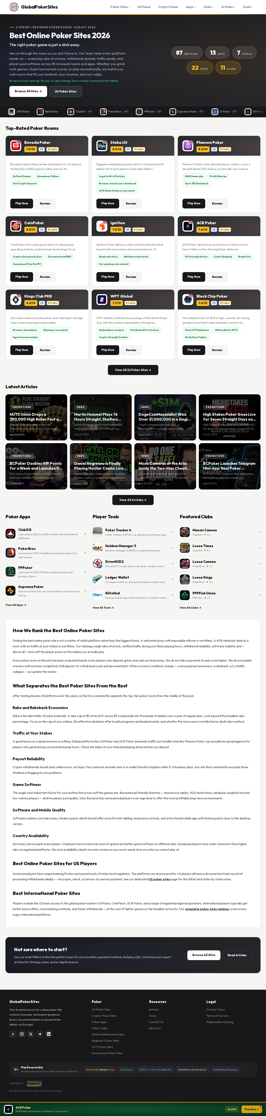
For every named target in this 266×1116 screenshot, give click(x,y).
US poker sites (159, 879)
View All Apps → (15, 605)
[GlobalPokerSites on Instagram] (21, 1034)
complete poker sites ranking (207, 909)
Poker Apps (99, 1022)
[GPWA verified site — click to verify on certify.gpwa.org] (34, 1083)
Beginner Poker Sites (105, 1040)
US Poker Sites (65, 91)
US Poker (144, 7)
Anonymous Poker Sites (107, 1053)
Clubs (208, 7)
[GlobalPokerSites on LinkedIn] (48, 1034)
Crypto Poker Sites (104, 1016)
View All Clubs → (190, 607)
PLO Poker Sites (102, 1047)
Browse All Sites (203, 955)
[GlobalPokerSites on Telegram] (39, 1034)
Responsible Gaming (219, 1022)
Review (45, 203)
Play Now (21, 203)
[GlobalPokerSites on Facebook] (12, 1034)
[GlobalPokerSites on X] (30, 1034)
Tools (248, 7)
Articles (228, 7)
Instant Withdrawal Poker (108, 1034)
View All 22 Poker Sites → (133, 370)
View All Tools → (103, 607)
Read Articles (237, 955)
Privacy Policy (215, 1009)
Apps (191, 7)
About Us (155, 1028)
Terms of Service (217, 1016)
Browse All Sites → (28, 91)
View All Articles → (133, 500)
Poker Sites (120, 7)
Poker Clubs (99, 1028)
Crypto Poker (168, 7)
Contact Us (156, 1022)
